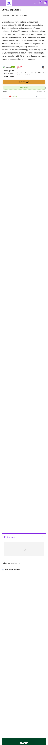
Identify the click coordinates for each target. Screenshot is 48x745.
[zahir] (43, 67)
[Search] (34, 3)
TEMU (5, 91)
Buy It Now (24, 82)
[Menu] (2, 3)
